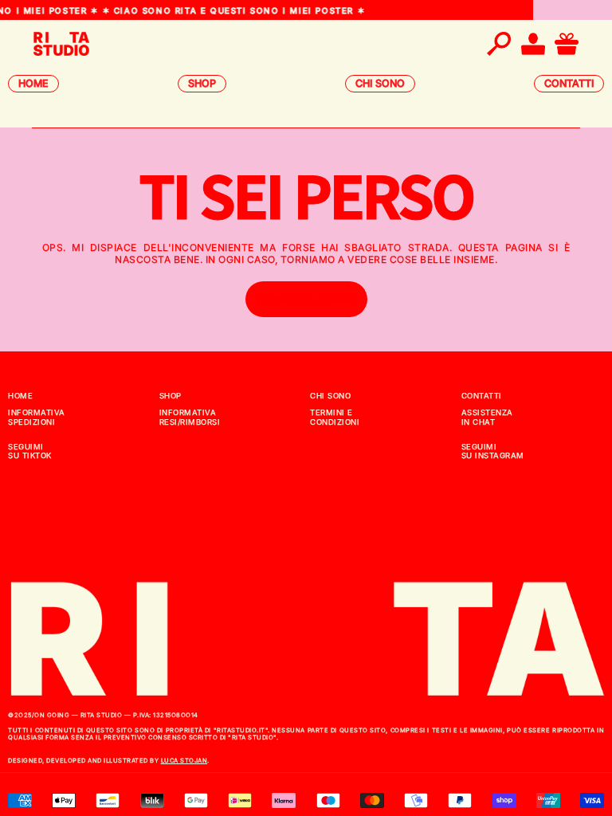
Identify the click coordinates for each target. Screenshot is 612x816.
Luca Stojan (184, 760)
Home (20, 395)
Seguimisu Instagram (492, 451)
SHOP (202, 83)
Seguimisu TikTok (30, 451)
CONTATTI (569, 83)
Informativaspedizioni (36, 417)
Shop (170, 395)
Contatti (481, 395)
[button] (499, 44)
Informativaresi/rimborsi (190, 417)
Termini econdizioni (334, 417)
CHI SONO (380, 83)
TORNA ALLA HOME (306, 299)
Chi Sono (330, 395)
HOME (33, 83)
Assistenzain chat (487, 417)
